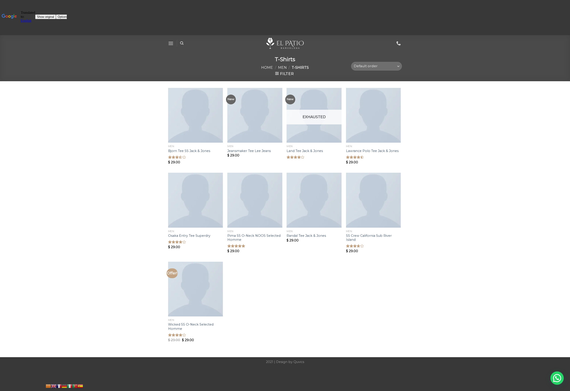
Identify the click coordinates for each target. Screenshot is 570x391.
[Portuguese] (75, 386)
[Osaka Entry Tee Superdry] (195, 200)
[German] (64, 386)
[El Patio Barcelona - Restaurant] (285, 43)
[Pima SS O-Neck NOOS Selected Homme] (254, 200)
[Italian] (69, 386)
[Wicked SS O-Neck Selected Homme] (195, 289)
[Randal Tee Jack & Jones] (314, 200)
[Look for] (181, 43)
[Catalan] (48, 386)
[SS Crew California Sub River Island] (373, 200)
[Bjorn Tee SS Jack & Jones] (195, 115)
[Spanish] (80, 386)
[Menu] (170, 43)
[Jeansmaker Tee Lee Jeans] (254, 115)
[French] (59, 386)
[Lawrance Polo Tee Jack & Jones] (373, 115)
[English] (53, 386)
